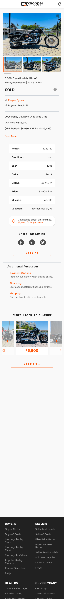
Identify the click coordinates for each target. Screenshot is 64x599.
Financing (15, 283)
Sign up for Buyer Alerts (30, 222)
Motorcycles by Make (14, 549)
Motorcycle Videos (16, 555)
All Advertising (13, 593)
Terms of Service (45, 593)
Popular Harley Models (14, 562)
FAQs (8, 573)
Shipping (15, 293)
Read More (11, 136)
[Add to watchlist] (55, 90)
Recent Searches (15, 568)
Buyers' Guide (13, 534)
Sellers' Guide (43, 534)
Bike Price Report (46, 539)
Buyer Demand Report (44, 546)
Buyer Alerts (12, 529)
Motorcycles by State (14, 541)
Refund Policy (43, 562)
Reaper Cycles (16, 100)
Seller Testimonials (46, 552)
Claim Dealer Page (16, 588)
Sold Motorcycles (45, 557)
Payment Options (20, 273)
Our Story (41, 588)
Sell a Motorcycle (45, 529)
